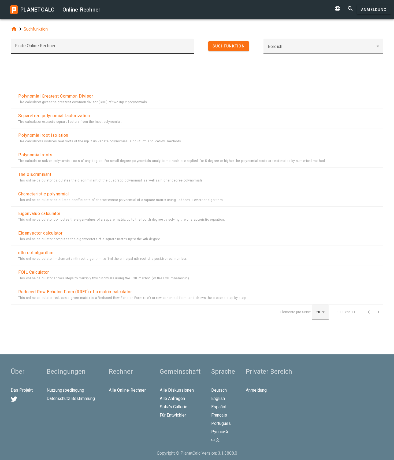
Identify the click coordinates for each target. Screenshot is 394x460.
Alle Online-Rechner (127, 390)
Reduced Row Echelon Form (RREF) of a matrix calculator (75, 291)
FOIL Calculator (33, 272)
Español (218, 406)
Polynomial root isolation (43, 135)
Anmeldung (373, 10)
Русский (219, 431)
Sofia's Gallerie (173, 406)
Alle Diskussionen (177, 390)
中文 (215, 440)
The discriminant (34, 174)
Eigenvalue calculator (39, 213)
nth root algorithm (35, 252)
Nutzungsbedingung (65, 390)
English (218, 398)
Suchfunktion (36, 29)
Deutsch (219, 390)
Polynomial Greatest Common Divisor (55, 96)
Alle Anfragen (172, 398)
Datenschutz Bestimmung (71, 398)
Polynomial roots (35, 154)
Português (221, 423)
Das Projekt (22, 390)
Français (219, 415)
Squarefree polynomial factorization (54, 115)
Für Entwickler (173, 415)
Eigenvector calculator (40, 233)
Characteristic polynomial (43, 193)
